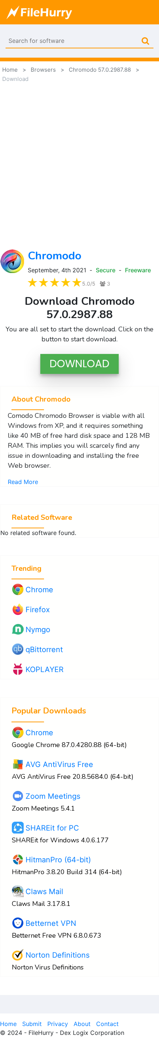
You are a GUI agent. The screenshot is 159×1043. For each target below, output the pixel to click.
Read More (23, 481)
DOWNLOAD (79, 364)
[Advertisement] (79, 166)
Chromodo (54, 255)
